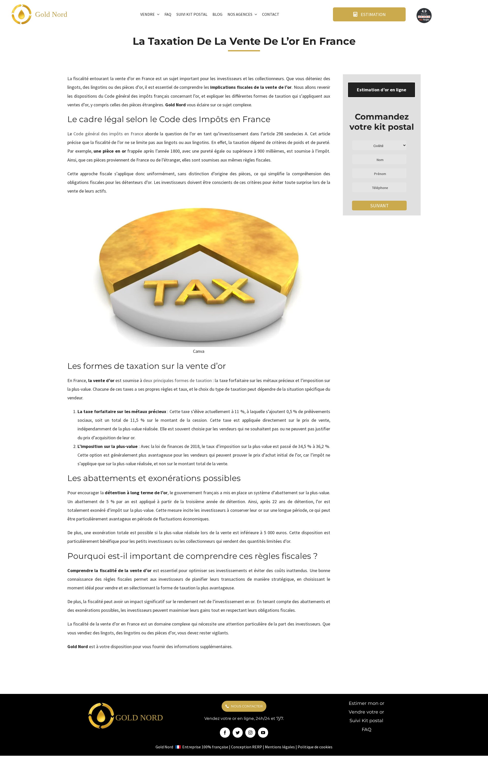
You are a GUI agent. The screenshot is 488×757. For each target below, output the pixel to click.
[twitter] (238, 732)
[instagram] (250, 732)
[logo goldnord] (22, 5)
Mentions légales (280, 746)
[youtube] (263, 732)
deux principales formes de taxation (177, 380)
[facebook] (225, 732)
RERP (257, 746)
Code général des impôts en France (108, 134)
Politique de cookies (315, 746)
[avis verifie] (424, 9)
